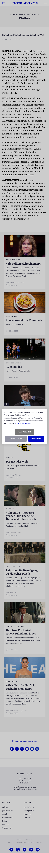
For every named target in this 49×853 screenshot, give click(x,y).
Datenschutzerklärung (24, 423)
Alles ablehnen (24, 432)
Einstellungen (16, 439)
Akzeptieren (36, 439)
